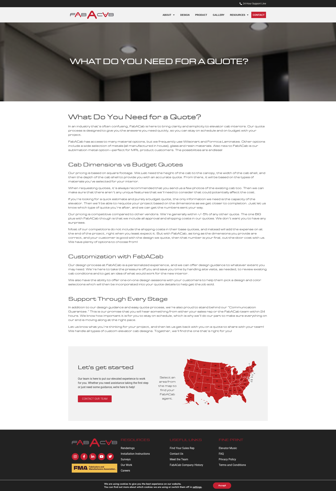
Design (185, 15)
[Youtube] (101, 456)
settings (197, 487)
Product (201, 15)
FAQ (221, 453)
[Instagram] (75, 456)
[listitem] (230, 390)
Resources (237, 15)
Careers (125, 470)
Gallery (218, 15)
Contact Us (176, 453)
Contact (259, 15)
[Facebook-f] (84, 456)
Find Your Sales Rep (182, 448)
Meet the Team (179, 459)
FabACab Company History (186, 465)
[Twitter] (110, 456)
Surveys (126, 459)
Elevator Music (228, 448)
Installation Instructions (135, 453)
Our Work (126, 465)
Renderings (128, 448)
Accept (222, 485)
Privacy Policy (227, 459)
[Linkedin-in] (92, 456)
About (167, 15)
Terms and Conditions (232, 465)
